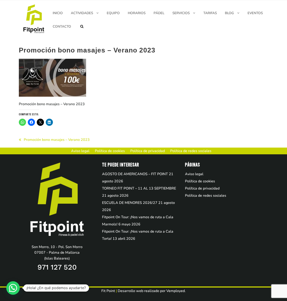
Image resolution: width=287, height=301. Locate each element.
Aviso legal (194, 174)
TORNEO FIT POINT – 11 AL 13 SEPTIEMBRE (139, 188)
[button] (13, 288)
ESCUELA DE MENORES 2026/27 (129, 202)
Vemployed (175, 290)
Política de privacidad (202, 188)
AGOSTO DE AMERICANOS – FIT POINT (135, 174)
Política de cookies (200, 181)
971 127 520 (57, 267)
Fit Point (108, 290)
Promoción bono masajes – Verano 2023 (57, 139)
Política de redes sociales (205, 195)
